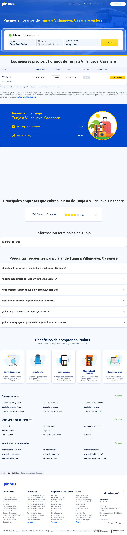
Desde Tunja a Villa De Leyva (13, 407)
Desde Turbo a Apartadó (93, 407)
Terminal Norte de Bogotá (35, 495)
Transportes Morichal (92, 426)
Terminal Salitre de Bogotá (36, 500)
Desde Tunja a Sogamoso (11, 403)
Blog (4, 495)
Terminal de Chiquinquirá (93, 454)
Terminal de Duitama (92, 450)
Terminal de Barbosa (51, 454)
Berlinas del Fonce (57, 506)
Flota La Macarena (57, 517)
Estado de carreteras (10, 500)
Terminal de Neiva (33, 517)
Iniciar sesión (118, 4)
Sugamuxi (6, 426)
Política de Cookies (9, 520)
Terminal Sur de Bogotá (35, 497)
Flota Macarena (49, 426)
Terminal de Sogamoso (10, 454)
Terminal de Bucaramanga (36, 506)
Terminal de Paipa (50, 450)
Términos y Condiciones (11, 511)
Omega (53, 511)
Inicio (3, 473)
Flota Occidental (56, 513)
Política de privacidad (10, 509)
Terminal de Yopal (50, 458)
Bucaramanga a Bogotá (84, 502)
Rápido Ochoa (56, 509)
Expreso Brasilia (8, 431)
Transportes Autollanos (52, 435)
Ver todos (118, 396)
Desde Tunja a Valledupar (93, 403)
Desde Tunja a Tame (50, 403)
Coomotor (54, 502)
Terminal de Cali (32, 511)
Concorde (87, 431)
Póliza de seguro (8, 517)
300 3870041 (120, 95)
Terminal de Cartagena (34, 513)
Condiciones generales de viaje (13, 515)
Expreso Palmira (56, 504)
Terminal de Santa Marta (35, 515)
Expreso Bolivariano (58, 497)
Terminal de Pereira (33, 520)
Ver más (30, 522)
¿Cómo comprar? (9, 497)
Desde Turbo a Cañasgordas (13, 411)
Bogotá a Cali (80, 504)
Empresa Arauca (57, 515)
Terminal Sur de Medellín (35, 502)
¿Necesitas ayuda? (111, 493)
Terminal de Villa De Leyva (12, 450)
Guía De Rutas (13, 473)
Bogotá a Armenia (82, 509)
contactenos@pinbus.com (26, 97)
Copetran (46, 431)
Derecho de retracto (9, 513)
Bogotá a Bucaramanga (84, 500)
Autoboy (87, 435)
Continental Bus (56, 520)
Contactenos (7, 522)
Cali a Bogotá (80, 506)
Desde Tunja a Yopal (50, 407)
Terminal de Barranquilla (35, 509)
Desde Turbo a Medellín (93, 411)
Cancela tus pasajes (91, 4)
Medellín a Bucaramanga (84, 515)
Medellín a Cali (80, 513)
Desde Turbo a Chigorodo (52, 411)
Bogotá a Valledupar (82, 520)
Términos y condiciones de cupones (12, 503)
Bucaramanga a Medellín (84, 517)
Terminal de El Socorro (10, 458)
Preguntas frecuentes (10, 506)
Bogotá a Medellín (82, 495)
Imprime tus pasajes (74, 4)
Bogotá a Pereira (81, 511)
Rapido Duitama (8, 435)
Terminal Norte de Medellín (36, 504)
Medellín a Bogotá (82, 497)
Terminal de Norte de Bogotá (95, 458)
